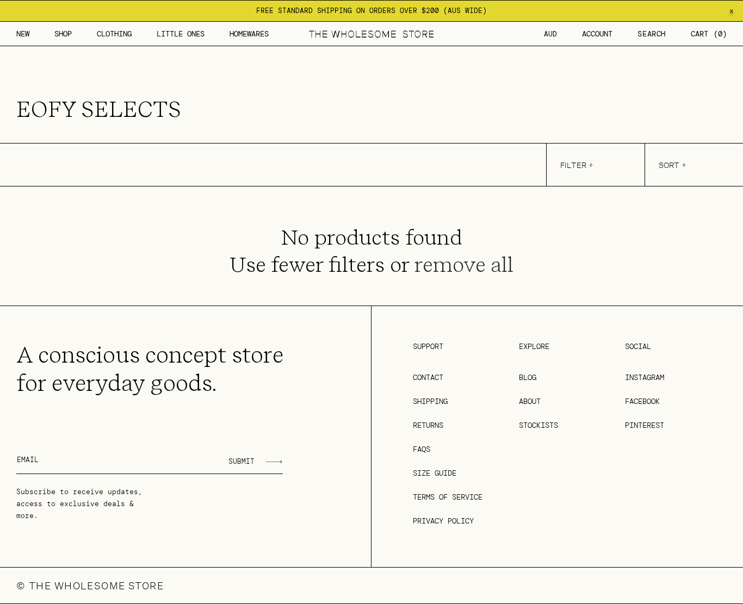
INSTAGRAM (644, 377)
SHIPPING (430, 401)
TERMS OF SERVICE (447, 497)
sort (669, 165)
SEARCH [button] (651, 34)
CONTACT (428, 377)
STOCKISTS (538, 425)
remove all (463, 265)
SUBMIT (241, 461)
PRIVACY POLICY (443, 521)
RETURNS (428, 425)
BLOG (527, 377)
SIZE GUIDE (434, 473)
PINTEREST (644, 425)
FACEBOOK (642, 401)
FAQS (421, 449)
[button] (63, 34)
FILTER (573, 165)
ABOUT (530, 401)
